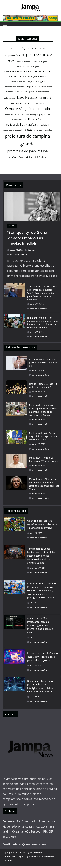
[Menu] (5, 24)
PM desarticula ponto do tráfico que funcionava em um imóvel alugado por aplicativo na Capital (43, 410)
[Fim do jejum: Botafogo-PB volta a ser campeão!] (16, 390)
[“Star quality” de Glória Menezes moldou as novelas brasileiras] (32, 206)
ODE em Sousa (38, 103)
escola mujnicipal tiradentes (14, 87)
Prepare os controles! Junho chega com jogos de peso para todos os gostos (42, 657)
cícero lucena (18, 76)
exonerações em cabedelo (16, 92)
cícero (49, 71)
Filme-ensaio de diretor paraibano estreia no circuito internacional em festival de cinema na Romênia (42, 322)
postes (28, 129)
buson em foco (44, 48)
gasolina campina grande (39, 92)
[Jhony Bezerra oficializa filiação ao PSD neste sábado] (16, 464)
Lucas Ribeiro (16, 103)
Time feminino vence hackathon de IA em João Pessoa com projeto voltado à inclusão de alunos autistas (41, 555)
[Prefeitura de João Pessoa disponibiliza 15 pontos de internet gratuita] (16, 441)
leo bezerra (45, 97)
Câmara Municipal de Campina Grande (23, 71)
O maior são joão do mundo (27, 108)
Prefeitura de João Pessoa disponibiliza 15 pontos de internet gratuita (43, 436)
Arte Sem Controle (12, 48)
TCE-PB (28, 156)
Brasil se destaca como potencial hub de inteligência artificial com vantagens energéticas (41, 686)
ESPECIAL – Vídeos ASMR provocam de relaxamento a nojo (43, 362)
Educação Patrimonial (37, 77)
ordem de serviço (12, 115)
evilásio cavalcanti (45, 87)
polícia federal (43, 125)
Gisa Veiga (32, 250)
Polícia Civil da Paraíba (21, 124)
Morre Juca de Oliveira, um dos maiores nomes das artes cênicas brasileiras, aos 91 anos (44, 484)
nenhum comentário (18, 254)
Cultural (12, 226)
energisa (40, 81)
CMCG (11, 61)
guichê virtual (9, 98)
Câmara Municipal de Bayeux (27, 66)
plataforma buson (19, 120)
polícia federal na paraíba (13, 130)
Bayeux (26, 48)
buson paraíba (9, 55)
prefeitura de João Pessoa (27, 151)
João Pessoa (27, 97)
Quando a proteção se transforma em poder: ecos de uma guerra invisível (42, 524)
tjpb (36, 156)
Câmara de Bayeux (39, 61)
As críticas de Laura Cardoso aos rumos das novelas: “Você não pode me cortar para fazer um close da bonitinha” (42, 293)
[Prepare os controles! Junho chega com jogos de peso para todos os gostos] (14, 663)
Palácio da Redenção (29, 115)
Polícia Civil (35, 119)
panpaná (42, 115)
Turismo (42, 157)
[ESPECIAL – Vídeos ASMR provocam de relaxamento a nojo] (16, 367)
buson (33, 48)
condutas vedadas (23, 61)
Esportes (31, 86)
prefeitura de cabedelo (43, 130)
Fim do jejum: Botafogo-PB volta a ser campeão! (43, 385)
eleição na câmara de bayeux (22, 82)
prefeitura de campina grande (27, 140)
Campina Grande (34, 54)
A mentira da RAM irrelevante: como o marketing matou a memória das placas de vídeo (40, 625)
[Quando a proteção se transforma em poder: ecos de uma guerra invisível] (14, 530)
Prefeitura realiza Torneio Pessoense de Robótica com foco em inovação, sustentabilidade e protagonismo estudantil (41, 590)
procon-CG (16, 156)
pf (49, 115)
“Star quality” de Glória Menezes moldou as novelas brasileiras (27, 238)
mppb (27, 103)
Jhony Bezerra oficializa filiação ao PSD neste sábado (44, 459)
